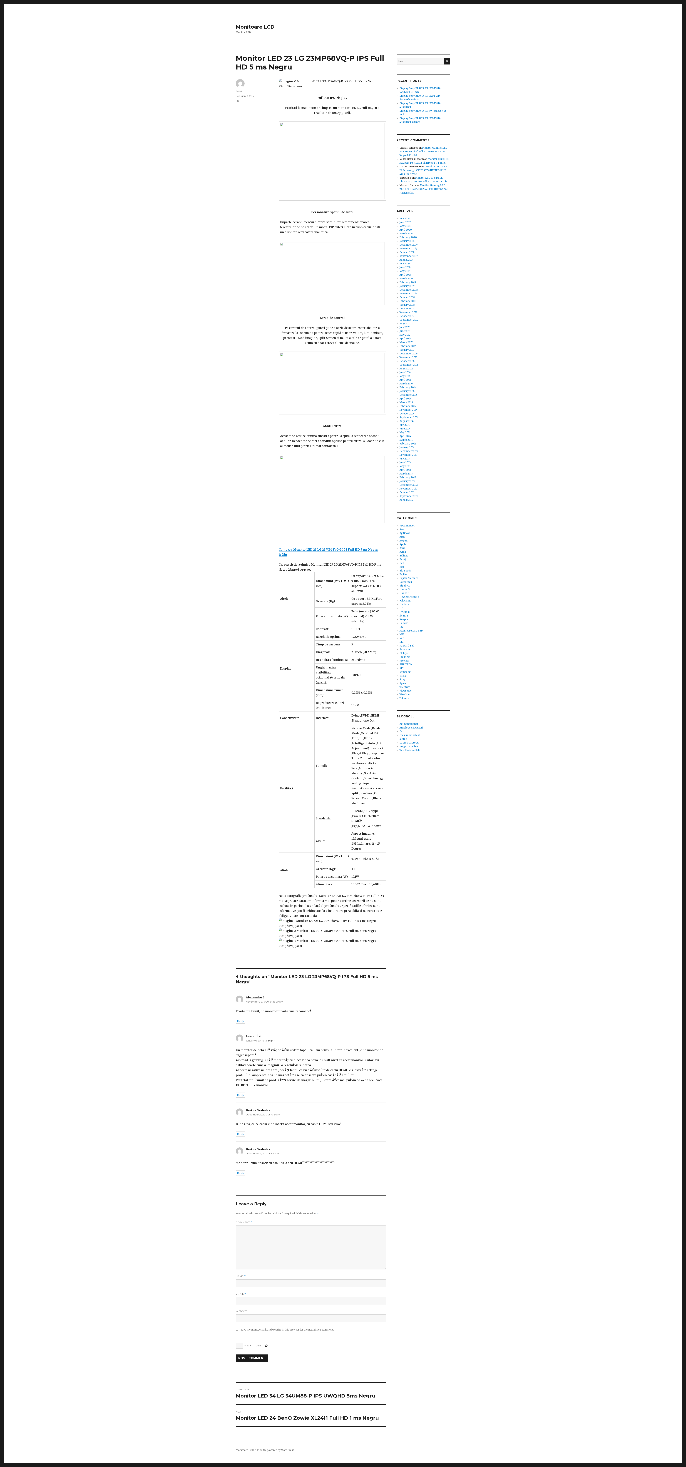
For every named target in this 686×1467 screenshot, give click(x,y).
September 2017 (408, 319)
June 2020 (405, 222)
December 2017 (408, 308)
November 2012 (408, 488)
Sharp (402, 675)
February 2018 (407, 301)
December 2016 (408, 353)
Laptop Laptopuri (409, 742)
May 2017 (404, 334)
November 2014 (408, 409)
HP (401, 608)
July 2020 (405, 218)
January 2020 (407, 241)
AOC (402, 536)
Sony (402, 679)
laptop (403, 738)
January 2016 (406, 391)
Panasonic (405, 649)
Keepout (404, 619)
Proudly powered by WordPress (275, 1450)
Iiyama (403, 615)
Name (241, 1276)
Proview (404, 660)
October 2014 (407, 413)
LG (237, 101)
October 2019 (406, 252)
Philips (403, 653)
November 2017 (408, 312)
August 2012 (406, 499)
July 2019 (404, 263)
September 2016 (408, 364)
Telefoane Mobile (409, 750)
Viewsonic (405, 690)
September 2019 (408, 256)
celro (239, 90)
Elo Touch (405, 570)
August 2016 (406, 368)
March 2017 (405, 342)
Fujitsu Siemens (408, 578)
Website (242, 1311)
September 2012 (409, 496)
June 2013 (405, 462)
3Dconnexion (407, 525)
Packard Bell (406, 645)
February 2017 (407, 346)
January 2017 (406, 349)
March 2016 (406, 383)
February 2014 (407, 443)
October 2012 (407, 492)
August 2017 (406, 323)
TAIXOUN (404, 686)
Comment (244, 1222)
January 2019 (406, 286)
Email (241, 1293)
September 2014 (409, 417)
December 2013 (408, 451)
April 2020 (405, 229)
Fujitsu (403, 574)
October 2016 (406, 361)
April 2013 (405, 469)
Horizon (404, 604)
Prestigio (404, 656)
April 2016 (405, 379)
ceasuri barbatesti (410, 735)
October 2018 (407, 297)
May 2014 (405, 432)
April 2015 (405, 398)
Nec (401, 638)
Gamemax (405, 581)
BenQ (402, 559)
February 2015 (407, 406)
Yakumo (404, 698)
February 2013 (407, 477)
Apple (402, 544)
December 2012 (408, 484)
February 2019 (407, 282)
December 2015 (408, 394)
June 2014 (405, 428)
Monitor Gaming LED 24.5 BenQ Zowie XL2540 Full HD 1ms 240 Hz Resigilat (423, 189)
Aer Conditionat (408, 723)
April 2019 (405, 274)
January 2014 (407, 447)
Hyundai (404, 611)
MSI (401, 634)
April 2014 (405, 436)
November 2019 (408, 248)
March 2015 (406, 402)
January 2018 (407, 304)
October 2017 (406, 316)
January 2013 (407, 481)
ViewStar (404, 694)
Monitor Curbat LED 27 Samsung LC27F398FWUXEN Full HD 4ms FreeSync (424, 170)
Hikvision (405, 600)
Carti (402, 731)
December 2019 (408, 244)
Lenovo (403, 623)
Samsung (405, 671)
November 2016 (408, 357)
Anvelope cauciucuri (411, 727)
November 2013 (408, 454)
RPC (401, 668)
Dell (401, 563)
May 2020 (405, 226)
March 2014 (406, 439)
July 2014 (404, 424)
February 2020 (408, 237)
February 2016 (407, 387)
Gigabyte (404, 585)
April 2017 (405, 338)
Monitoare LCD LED (411, 630)
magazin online (408, 746)
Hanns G (404, 589)
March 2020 (406, 233)
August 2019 (406, 259)
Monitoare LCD (255, 27)
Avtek (402, 551)
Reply (240, 1021)
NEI (401, 641)
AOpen (403, 540)
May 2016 (404, 376)
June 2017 (404, 331)
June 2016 (405, 372)
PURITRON (405, 664)
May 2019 (404, 271)
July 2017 (404, 327)
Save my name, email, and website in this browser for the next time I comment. (287, 1329)
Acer (402, 529)
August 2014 (406, 421)
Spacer (403, 683)
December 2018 (408, 289)
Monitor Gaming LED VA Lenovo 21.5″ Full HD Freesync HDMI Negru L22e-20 (423, 151)
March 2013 (406, 473)
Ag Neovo (404, 533)
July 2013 (404, 458)
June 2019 (405, 267)
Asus (402, 548)
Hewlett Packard (409, 596)
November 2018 (408, 293)
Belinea (403, 555)
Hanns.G (404, 593)
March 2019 (406, 278)
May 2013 (405, 466)
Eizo (401, 566)
